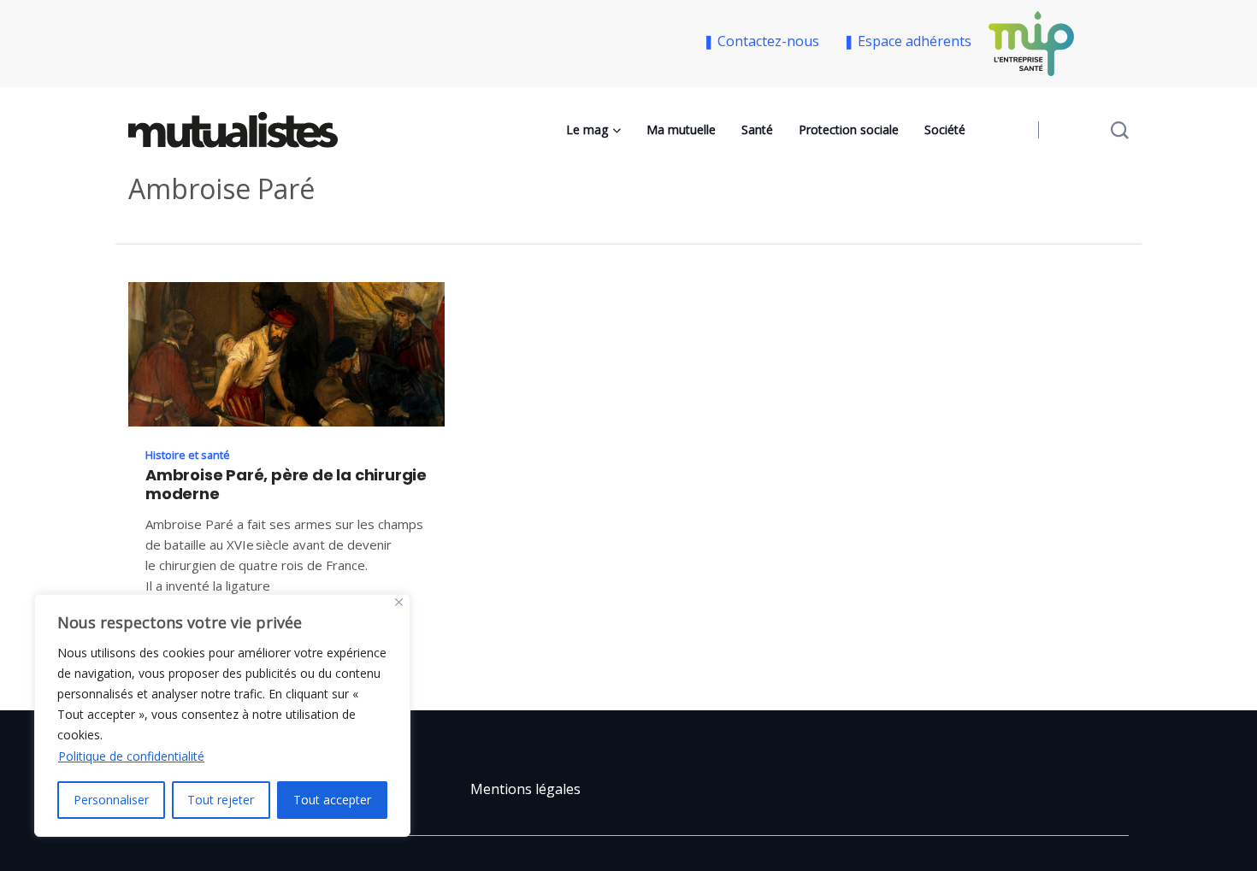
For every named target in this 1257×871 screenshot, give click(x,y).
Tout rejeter (220, 800)
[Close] (399, 602)
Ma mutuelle (681, 129)
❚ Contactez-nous (764, 41)
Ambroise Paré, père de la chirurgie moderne (286, 484)
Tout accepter (332, 800)
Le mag (587, 129)
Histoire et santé (187, 454)
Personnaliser (111, 800)
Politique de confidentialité (131, 756)
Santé (757, 129)
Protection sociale (849, 129)
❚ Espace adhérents (907, 41)
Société (944, 129)
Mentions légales (525, 789)
